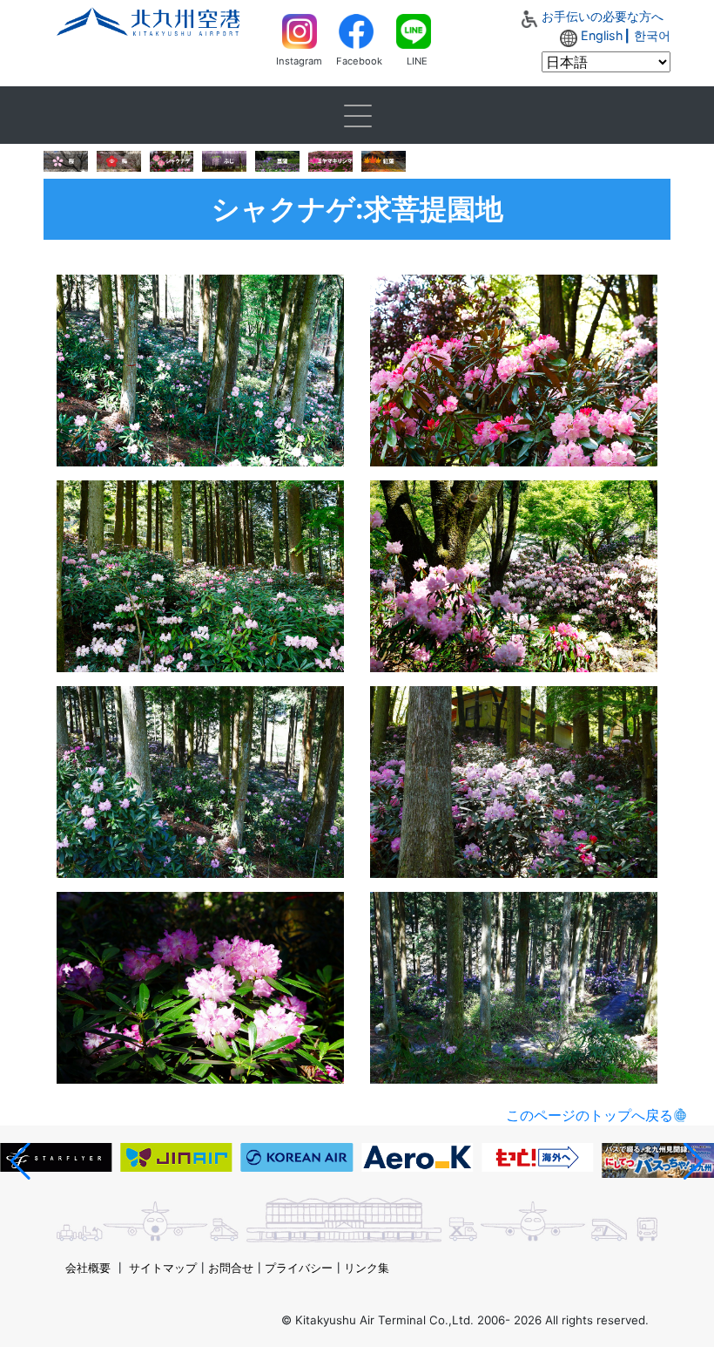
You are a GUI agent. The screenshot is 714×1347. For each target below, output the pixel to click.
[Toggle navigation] (357, 115)
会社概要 (88, 1268)
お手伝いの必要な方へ (602, 16)
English (602, 35)
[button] (20, 1161)
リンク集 (366, 1268)
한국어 (652, 35)
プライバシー (299, 1268)
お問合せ (230, 1268)
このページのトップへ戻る (589, 1115)
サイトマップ (163, 1268)
